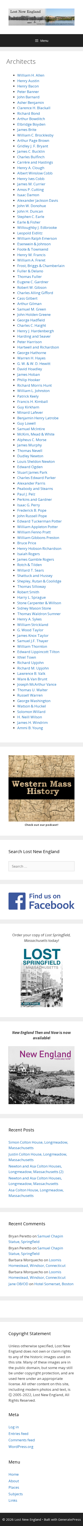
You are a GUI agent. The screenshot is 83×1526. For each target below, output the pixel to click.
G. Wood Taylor (30, 629)
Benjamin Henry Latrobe (38, 417)
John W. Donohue (31, 205)
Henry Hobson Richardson (39, 548)
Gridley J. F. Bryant (32, 146)
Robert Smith (28, 591)
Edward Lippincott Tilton (38, 651)
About (14, 1480)
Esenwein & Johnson (34, 243)
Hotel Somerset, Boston (53, 1283)
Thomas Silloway (31, 586)
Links (13, 1500)
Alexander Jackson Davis (37, 200)
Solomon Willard (31, 711)
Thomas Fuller (29, 276)
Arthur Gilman (29, 303)
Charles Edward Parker (36, 477)
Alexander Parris (31, 483)
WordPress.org (21, 1446)
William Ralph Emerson (37, 238)
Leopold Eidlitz (30, 233)
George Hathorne (31, 352)
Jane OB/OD (18, 1283)
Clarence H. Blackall (33, 107)
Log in (14, 1426)
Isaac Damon (28, 194)
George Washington (33, 700)
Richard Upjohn (30, 662)
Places (14, 1487)
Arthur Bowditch (31, 118)
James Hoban (28, 374)
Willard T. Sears (30, 570)
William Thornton (32, 646)
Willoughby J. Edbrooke (37, 227)
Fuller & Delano (30, 271)
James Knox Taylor (33, 635)
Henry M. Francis (31, 254)
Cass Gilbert (27, 298)
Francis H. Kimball (32, 401)
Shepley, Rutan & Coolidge (39, 581)
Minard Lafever (30, 412)
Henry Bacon (28, 86)
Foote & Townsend (32, 249)
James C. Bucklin (31, 151)
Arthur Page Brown (33, 140)
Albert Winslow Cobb (35, 173)
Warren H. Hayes (31, 358)
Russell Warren (30, 695)
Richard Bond (28, 113)
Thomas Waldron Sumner (39, 613)
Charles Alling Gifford (35, 292)
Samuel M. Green (31, 309)
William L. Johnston (33, 390)
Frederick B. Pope (31, 510)
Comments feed (22, 1439)
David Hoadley (29, 368)
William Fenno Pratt (34, 532)
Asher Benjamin (30, 102)
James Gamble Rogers (35, 559)
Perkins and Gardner (34, 499)
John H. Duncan (30, 211)
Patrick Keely (28, 396)
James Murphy (29, 445)
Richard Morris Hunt (34, 385)
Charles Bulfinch (30, 156)
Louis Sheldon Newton (36, 461)
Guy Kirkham (28, 407)
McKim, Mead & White (35, 434)
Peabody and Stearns (35, 488)
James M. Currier (31, 183)
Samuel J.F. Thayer (32, 640)
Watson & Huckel (31, 706)
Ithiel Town (26, 657)
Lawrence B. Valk (31, 673)
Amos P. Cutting (30, 189)
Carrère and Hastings (35, 162)
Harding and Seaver (34, 336)
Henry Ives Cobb (30, 178)
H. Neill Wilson (29, 716)
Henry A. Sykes (29, 619)
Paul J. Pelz (26, 494)
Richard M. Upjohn (33, 668)
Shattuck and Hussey (35, 575)
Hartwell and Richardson (38, 347)
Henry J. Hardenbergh (35, 330)
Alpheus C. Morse (31, 439)
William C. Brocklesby (35, 135)
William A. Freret (31, 260)
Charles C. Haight (31, 325)
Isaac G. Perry (28, 504)
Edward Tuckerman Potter (39, 521)
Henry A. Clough (30, 167)
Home (14, 1474)
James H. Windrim (32, 722)
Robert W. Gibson (31, 287)
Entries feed (19, 1433)
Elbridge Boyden (31, 124)
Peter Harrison (29, 341)
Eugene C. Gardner (33, 281)
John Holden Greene (34, 314)
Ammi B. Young (30, 727)
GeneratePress (69, 1519)
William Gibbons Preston (38, 537)
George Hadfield (31, 320)
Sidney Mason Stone (34, 608)
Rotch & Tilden (29, 564)
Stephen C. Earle (30, 216)
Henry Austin (28, 80)
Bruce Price (26, 542)
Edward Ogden (30, 466)
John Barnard (28, 96)
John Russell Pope (32, 515)
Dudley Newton (30, 455)
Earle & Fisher (28, 222)
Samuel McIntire (31, 428)
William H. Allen (30, 75)
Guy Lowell (26, 423)
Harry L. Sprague (31, 597)
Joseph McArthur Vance (36, 684)
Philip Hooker (28, 379)
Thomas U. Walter (32, 689)
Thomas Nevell (29, 450)
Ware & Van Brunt (32, 679)
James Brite (26, 129)
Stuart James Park (32, 472)
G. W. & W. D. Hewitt (33, 363)
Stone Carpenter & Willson (39, 602)
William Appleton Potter (37, 526)
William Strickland (32, 624)
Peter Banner (28, 91)
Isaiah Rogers (28, 553)
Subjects (16, 1493)
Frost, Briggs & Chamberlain (40, 265)
